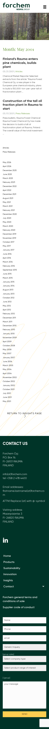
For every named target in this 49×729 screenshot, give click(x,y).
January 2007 (9, 358)
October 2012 (8, 298)
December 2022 (9, 186)
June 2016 (7, 254)
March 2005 (8, 365)
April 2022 (7, 190)
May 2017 (7, 246)
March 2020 (8, 226)
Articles (18, 72)
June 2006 (7, 362)
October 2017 (8, 242)
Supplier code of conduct (19, 607)
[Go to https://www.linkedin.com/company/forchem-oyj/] (5, 540)
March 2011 (7, 322)
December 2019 (9, 234)
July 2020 (7, 218)
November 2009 (10, 338)
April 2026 (7, 166)
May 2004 (7, 369)
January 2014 (8, 286)
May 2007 (7, 354)
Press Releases (23, 114)
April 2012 (7, 310)
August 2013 (8, 290)
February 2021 (9, 210)
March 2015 (8, 278)
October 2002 (9, 381)
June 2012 (7, 302)
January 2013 (8, 294)
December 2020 (10, 214)
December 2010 (9, 326)
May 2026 (7, 162)
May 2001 (7, 401)
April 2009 (7, 342)
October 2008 (9, 346)
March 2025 (8, 178)
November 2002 (10, 377)
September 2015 (10, 270)
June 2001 (7, 397)
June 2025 (7, 174)
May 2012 (7, 306)
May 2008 (7, 350)
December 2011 (9, 318)
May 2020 (7, 222)
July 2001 (7, 393)
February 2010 (9, 330)
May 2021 (7, 202)
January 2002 (9, 385)
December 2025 (10, 170)
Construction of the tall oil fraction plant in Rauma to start (22, 105)
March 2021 (8, 206)
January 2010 (9, 334)
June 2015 (7, 274)
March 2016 (8, 262)
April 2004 (7, 373)
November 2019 (9, 238)
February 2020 (9, 230)
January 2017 (8, 250)
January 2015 (8, 282)
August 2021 (8, 198)
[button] (24, 415)
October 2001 (9, 389)
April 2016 (7, 258)
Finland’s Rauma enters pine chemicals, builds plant (20, 63)
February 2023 (9, 182)
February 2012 (9, 314)
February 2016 (9, 266)
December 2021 (9, 194)
